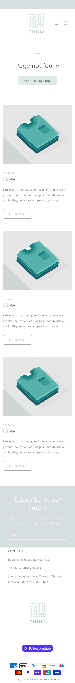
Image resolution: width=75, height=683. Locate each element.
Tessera (25, 679)
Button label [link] (17, 213)
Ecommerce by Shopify (50, 679)
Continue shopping (37, 80)
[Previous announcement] (7, 4)
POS (31, 679)
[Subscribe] (62, 535)
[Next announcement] (67, 4)
